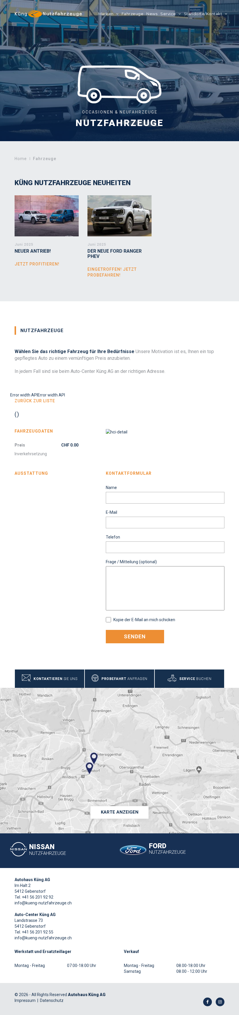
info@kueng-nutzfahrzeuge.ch (43, 903)
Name (111, 487)
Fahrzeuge (133, 13)
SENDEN (135, 636)
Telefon (113, 537)
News (151, 13)
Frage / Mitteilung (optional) (131, 561)
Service (168, 13)
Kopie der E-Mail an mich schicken (144, 619)
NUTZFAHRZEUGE (42, 330)
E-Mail (111, 512)
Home (21, 158)
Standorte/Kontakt (203, 13)
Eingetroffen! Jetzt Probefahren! (112, 272)
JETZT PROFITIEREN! (37, 264)
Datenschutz (52, 1000)
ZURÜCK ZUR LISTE (35, 400)
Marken (106, 13)
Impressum (25, 1000)
